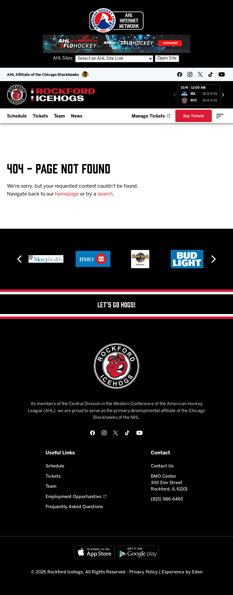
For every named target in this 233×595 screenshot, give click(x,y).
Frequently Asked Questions (74, 507)
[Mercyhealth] (46, 259)
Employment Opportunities (73, 497)
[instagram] (190, 74)
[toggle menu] (220, 116)
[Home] (51, 94)
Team (59, 116)
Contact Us (162, 466)
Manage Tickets (148, 116)
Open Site (167, 58)
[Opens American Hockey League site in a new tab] (116, 20)
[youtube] (221, 74)
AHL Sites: (63, 58)
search (105, 194)
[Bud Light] (187, 259)
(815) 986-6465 (167, 499)
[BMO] (93, 259)
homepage (67, 194)
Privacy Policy (143, 572)
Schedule (17, 116)
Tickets (40, 116)
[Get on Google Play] (138, 552)
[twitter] (200, 74)
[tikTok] (210, 74)
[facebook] (179, 74)
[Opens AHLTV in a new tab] (116, 43)
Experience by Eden (182, 572)
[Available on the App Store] (94, 552)
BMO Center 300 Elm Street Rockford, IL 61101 (169, 483)
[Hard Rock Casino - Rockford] (140, 259)
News (76, 116)
